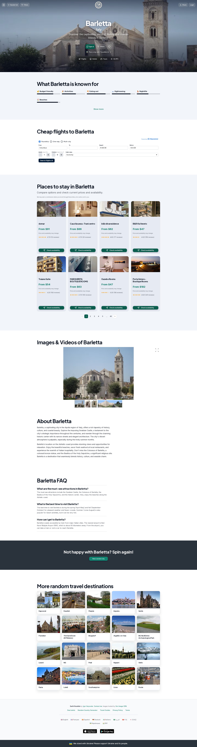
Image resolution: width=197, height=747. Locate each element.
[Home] (98, 5)
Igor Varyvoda (88, 706)
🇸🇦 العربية (116, 719)
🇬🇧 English (64, 719)
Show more (99, 109)
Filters (102, 46)
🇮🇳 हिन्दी (105, 723)
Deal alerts (71, 710)
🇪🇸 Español (86, 719)
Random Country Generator (87, 710)
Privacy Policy (118, 710)
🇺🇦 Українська (95, 723)
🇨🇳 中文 (124, 719)
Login (192, 5)
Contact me (98, 706)
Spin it (91, 47)
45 (111, 316)
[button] (157, 350)
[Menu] (4, 5)
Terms (127, 710)
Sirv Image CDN (121, 706)
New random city (98, 559)
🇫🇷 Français (75, 719)
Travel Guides (105, 710)
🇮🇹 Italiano (107, 719)
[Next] (115, 316)
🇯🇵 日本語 (133, 719)
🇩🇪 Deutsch (96, 719)
